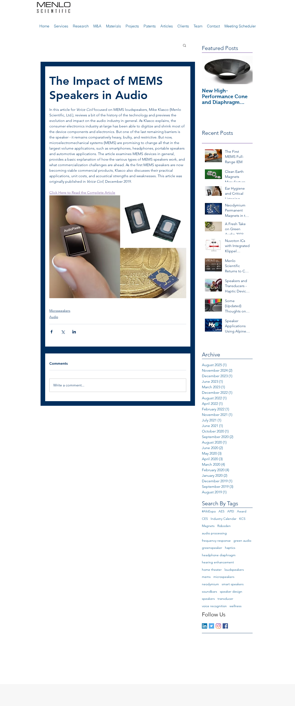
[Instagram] (218, 626)
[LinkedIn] (204, 626)
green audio (242, 540)
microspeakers (223, 577)
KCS (242, 519)
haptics (230, 548)
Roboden (224, 526)
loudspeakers (234, 570)
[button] (184, 45)
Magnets (208, 526)
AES (221, 511)
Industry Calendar (223, 519)
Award (241, 511)
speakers (208, 599)
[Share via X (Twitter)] (63, 331)
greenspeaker (212, 548)
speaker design (231, 591)
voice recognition (214, 606)
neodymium (210, 584)
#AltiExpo (209, 511)
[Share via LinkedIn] (74, 331)
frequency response (216, 540)
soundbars (209, 591)
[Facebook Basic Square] (225, 626)
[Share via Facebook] (51, 331)
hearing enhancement (218, 562)
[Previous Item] (209, 70)
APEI (230, 511)
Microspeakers (59, 311)
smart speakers (233, 584)
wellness (236, 606)
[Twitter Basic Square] (211, 626)
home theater (212, 570)
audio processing (214, 533)
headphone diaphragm (219, 555)
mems (206, 577)
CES (205, 519)
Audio (53, 317)
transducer (225, 599)
